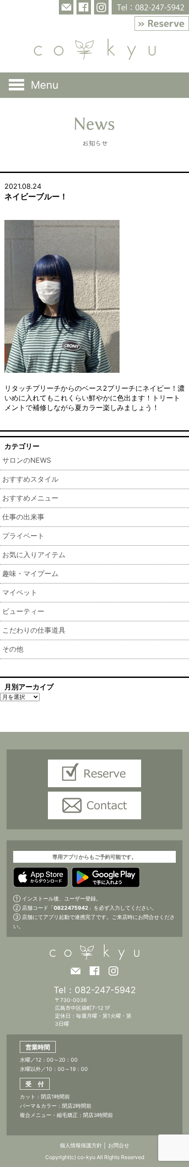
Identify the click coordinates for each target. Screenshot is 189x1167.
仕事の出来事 (23, 516)
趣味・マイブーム (30, 573)
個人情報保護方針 (81, 1145)
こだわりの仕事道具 (33, 630)
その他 (12, 649)
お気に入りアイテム (33, 554)
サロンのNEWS (26, 460)
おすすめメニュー (30, 497)
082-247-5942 (105, 990)
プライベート (23, 535)
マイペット (19, 592)
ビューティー (23, 611)
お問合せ (118, 1145)
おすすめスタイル (30, 479)
